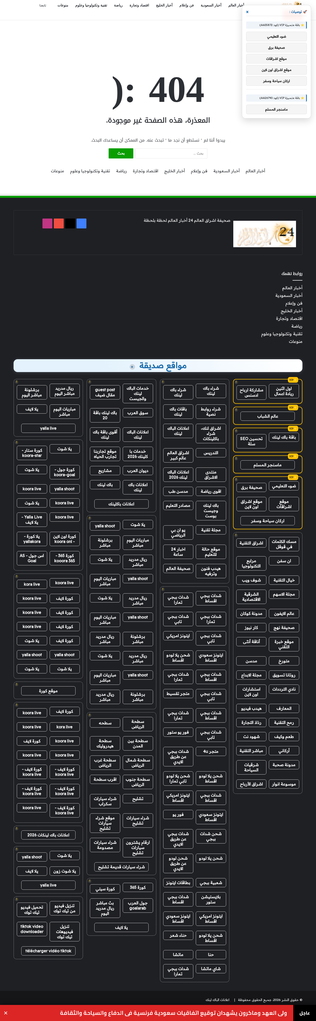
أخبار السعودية (211, 5)
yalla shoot (105, 525)
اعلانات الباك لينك (178, 431)
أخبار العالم (236, 5)
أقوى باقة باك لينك (105, 434)
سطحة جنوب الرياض (138, 782)
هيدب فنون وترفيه (211, 571)
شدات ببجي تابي (178, 619)
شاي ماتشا (211, 968)
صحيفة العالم (178, 568)
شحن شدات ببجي (211, 836)
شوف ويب (251, 579)
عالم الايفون (284, 613)
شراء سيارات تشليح (137, 820)
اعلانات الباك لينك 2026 (178, 474)
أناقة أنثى (251, 641)
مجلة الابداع (251, 674)
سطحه (105, 722)
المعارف (284, 708)
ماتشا (178, 954)
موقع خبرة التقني (284, 644)
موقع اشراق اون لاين (251, 504)
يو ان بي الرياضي (178, 532)
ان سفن (284, 560)
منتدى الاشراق (210, 474)
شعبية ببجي (211, 882)
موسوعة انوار (284, 783)
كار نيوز (251, 627)
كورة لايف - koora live (65, 772)
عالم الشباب (267, 416)
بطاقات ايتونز (178, 882)
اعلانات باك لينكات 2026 (48, 834)
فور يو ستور (178, 732)
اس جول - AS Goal (32, 558)
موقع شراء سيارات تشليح (105, 823)
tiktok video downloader (31, 929)
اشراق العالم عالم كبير (178, 455)
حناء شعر (178, 935)
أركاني (284, 750)
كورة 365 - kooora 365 (64, 558)
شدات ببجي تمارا (178, 600)
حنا (211, 954)
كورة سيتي (105, 888)
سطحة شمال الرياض (138, 762)
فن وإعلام (186, 5)
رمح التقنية (284, 722)
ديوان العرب (137, 470)
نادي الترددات (284, 689)
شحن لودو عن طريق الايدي (178, 863)
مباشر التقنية (251, 750)
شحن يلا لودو (211, 858)
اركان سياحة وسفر (267, 520)
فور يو (178, 814)
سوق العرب (137, 412)
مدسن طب (178, 491)
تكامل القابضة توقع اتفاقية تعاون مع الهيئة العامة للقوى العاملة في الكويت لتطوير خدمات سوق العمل (154, 1013)
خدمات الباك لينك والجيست (138, 393)
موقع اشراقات (284, 504)
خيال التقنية (284, 579)
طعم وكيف (284, 736)
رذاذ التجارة (251, 722)
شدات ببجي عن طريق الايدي (178, 756)
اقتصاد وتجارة (139, 5)
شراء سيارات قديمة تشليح (121, 866)
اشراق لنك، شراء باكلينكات (211, 433)
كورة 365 (138, 887)
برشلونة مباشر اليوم (32, 392)
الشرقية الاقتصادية (251, 597)
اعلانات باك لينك (138, 487)
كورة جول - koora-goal (64, 472)
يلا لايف (121, 927)
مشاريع (105, 470)
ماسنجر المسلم (268, 464)
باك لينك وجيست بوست (211, 510)
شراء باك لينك (211, 391)
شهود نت (251, 736)
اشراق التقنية (251, 542)
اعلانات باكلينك (121, 503)
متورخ (284, 660)
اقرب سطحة (105, 779)
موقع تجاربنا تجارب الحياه (105, 454)
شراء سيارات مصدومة (105, 845)
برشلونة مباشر (105, 542)
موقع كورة (48, 690)
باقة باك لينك (284, 437)
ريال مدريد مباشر (138, 562)
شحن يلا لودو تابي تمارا (178, 778)
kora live (32, 584)
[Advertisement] (158, 36)
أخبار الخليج (164, 5)
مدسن (251, 660)
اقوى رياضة (211, 491)
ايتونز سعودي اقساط (211, 657)
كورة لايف (64, 598)
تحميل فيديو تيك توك (32, 910)
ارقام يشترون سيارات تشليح (138, 847)
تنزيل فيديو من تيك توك (65, 908)
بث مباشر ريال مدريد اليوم (105, 908)
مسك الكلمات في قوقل (284, 544)
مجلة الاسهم (284, 594)
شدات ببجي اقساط (210, 598)
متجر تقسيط (178, 693)
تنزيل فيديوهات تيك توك (64, 931)
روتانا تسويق (284, 674)
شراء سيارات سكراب (105, 801)
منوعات (63, 5)
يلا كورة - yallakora (31, 539)
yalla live (48, 428)
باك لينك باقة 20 (105, 415)
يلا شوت (138, 524)
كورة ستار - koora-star (32, 453)
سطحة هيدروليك (105, 743)
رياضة (118, 5)
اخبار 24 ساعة (178, 552)
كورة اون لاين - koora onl (64, 539)
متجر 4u (210, 751)
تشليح (137, 798)
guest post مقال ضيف (105, 392)
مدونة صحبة (284, 764)
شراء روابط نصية (211, 411)
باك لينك (105, 484)
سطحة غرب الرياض (105, 762)
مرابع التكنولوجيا (251, 563)
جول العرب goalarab (138, 905)
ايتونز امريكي (178, 635)
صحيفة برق (251, 487)
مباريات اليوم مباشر (138, 542)
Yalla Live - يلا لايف (31, 519)
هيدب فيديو (251, 708)
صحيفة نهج (284, 627)
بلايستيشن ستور (211, 899)
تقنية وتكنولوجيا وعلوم (91, 5)
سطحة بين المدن (138, 743)
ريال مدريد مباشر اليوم (65, 391)
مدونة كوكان (251, 613)
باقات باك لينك (178, 411)
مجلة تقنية (211, 529)
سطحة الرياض (137, 724)
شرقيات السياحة (251, 767)
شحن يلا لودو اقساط (178, 657)
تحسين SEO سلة (251, 441)
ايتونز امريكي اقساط (178, 798)
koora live (32, 488)
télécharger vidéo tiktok (48, 950)
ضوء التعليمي (284, 485)
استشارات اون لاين (251, 692)
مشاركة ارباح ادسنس (251, 392)
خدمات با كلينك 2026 (138, 454)
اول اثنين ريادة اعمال (284, 391)
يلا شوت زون (64, 870)
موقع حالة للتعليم (211, 552)
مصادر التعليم (178, 505)
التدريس (211, 452)
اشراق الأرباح (251, 783)
